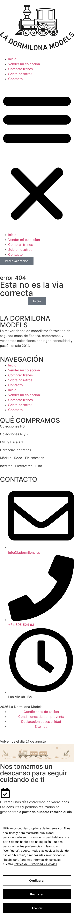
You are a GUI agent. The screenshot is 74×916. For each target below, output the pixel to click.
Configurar (37, 880)
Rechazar (37, 894)
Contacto (15, 79)
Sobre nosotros (20, 74)
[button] (37, 156)
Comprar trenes (20, 69)
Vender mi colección (24, 64)
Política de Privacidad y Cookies (35, 864)
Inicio (12, 59)
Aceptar (37, 908)
